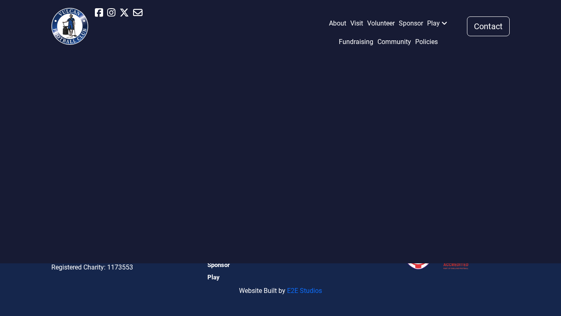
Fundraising (356, 42)
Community (394, 42)
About (337, 23)
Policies (426, 42)
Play (433, 23)
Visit (356, 23)
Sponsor (411, 23)
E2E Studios (304, 291)
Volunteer (381, 23)
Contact (488, 26)
